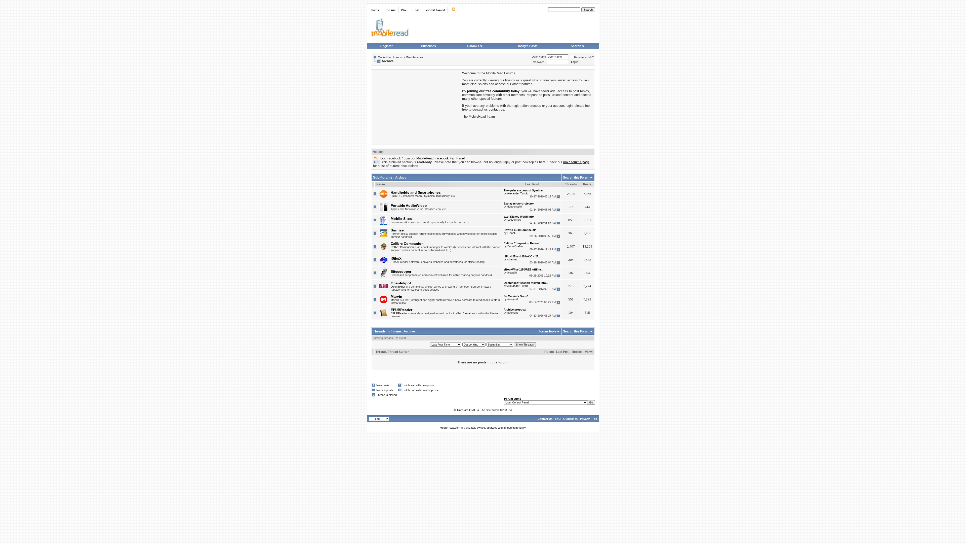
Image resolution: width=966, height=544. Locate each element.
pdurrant (512, 312)
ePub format (463, 313)
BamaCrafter (515, 246)
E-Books (473, 46)
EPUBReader (401, 310)
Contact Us (545, 418)
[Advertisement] (416, 106)
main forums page (576, 162)
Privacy (585, 418)
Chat (416, 10)
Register (386, 46)
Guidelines (428, 46)
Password (538, 61)
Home (375, 10)
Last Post (563, 352)
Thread (381, 352)
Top (594, 418)
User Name (539, 56)
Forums (390, 10)
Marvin (396, 296)
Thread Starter (398, 352)
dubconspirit (514, 206)
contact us (496, 109)
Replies (577, 352)
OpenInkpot (401, 283)
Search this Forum (576, 177)
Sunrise (397, 230)
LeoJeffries (514, 219)
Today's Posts (527, 46)
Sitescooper (401, 271)
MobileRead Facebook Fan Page (440, 158)
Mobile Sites (401, 219)
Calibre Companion (407, 244)
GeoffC (511, 232)
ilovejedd (512, 299)
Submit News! (435, 10)
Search (576, 46)
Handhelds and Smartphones (416, 192)
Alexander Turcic (517, 193)
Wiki (404, 10)
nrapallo (512, 272)
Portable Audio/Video (409, 205)
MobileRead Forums (390, 57)
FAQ (558, 418)
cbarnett (512, 259)
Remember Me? (584, 57)
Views (589, 352)
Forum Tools (547, 331)
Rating (549, 352)
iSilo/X (396, 258)
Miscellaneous (414, 57)
